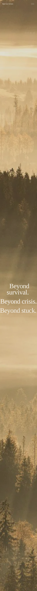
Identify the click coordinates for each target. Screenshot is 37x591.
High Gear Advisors (7, 4)
